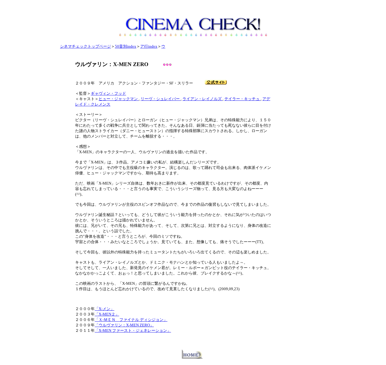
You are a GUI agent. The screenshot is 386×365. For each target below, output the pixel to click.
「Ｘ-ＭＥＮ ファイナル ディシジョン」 (131, 319)
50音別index (125, 46)
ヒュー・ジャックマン (119, 99)
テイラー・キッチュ (242, 99)
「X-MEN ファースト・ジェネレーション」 (133, 330)
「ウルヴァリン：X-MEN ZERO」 (124, 325)
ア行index (148, 46)
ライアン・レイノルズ (202, 99)
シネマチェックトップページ (85, 46)
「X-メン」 (104, 308)
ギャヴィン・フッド (108, 93)
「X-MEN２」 (107, 314)
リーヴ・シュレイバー (161, 99)
